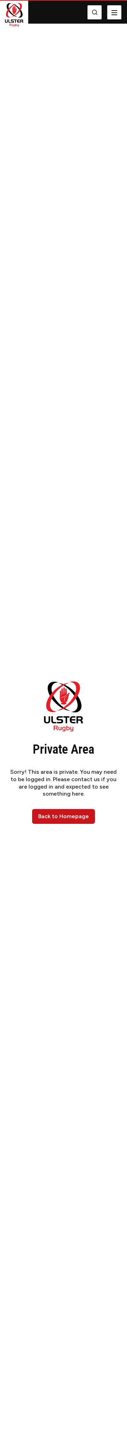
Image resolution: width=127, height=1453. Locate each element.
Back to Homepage (63, 816)
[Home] (14, 15)
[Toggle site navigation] (114, 12)
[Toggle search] (94, 12)
